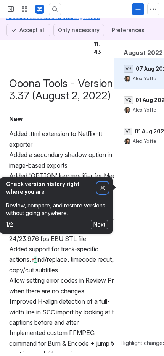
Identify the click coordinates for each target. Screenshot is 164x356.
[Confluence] (40, 9)
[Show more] (153, 9)
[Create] (138, 9)
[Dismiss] (102, 188)
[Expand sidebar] (11, 9)
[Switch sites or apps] (24, 9)
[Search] (55, 9)
